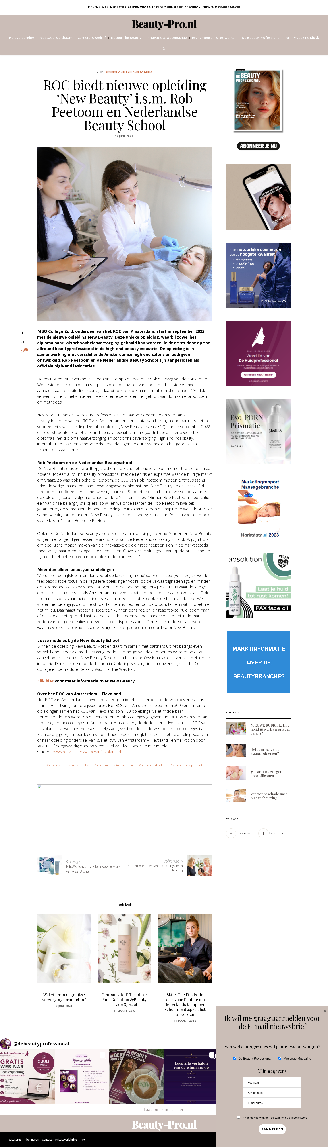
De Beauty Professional (261, 37)
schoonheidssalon (153, 765)
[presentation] (47, 960)
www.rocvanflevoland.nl (100, 751)
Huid (100, 72)
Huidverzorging (21, 37)
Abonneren (32, 1139)
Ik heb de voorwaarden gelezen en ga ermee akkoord (274, 1117)
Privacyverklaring (66, 1139)
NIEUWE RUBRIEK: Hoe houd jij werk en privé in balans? (270, 729)
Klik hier (45, 681)
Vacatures (14, 1139)
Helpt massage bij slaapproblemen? (265, 751)
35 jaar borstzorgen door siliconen (266, 773)
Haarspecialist (79, 765)
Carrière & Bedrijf (92, 37)
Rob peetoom (124, 765)
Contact (47, 1139)
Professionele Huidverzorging (129, 72)
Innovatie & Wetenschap (167, 37)
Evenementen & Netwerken (214, 37)
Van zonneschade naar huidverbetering (269, 796)
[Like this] (22, 351)
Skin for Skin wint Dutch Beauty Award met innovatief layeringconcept (191, 1002)
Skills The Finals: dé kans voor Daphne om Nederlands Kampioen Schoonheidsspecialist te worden (130, 1004)
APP (83, 1139)
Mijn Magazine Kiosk (302, 37)
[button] (27, 1076)
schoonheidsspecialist (187, 765)
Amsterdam (55, 765)
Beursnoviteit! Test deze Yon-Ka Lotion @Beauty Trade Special (70, 999)
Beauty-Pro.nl (164, 23)
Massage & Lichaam (56, 37)
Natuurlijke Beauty (126, 37)
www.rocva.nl (65, 751)
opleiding (102, 765)
